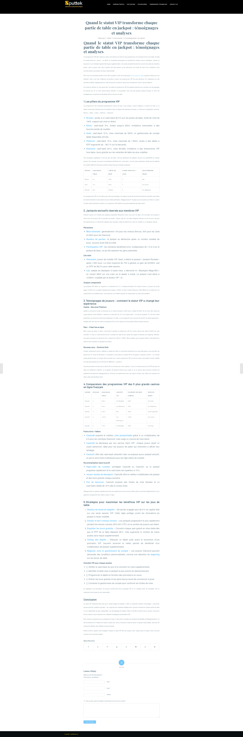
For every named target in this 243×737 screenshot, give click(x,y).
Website (109, 694)
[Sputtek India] (74, 4)
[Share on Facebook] (88, 647)
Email (108, 688)
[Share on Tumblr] (126, 647)
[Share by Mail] (154, 647)
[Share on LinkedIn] (117, 647)
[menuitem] (109, 4)
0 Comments (117, 38)
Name (108, 682)
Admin (142, 38)
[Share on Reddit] (145, 647)
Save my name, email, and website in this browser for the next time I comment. (105, 701)
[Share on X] (98, 647)
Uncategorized (130, 38)
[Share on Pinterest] (107, 647)
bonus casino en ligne (137, 75)
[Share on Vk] (135, 647)
